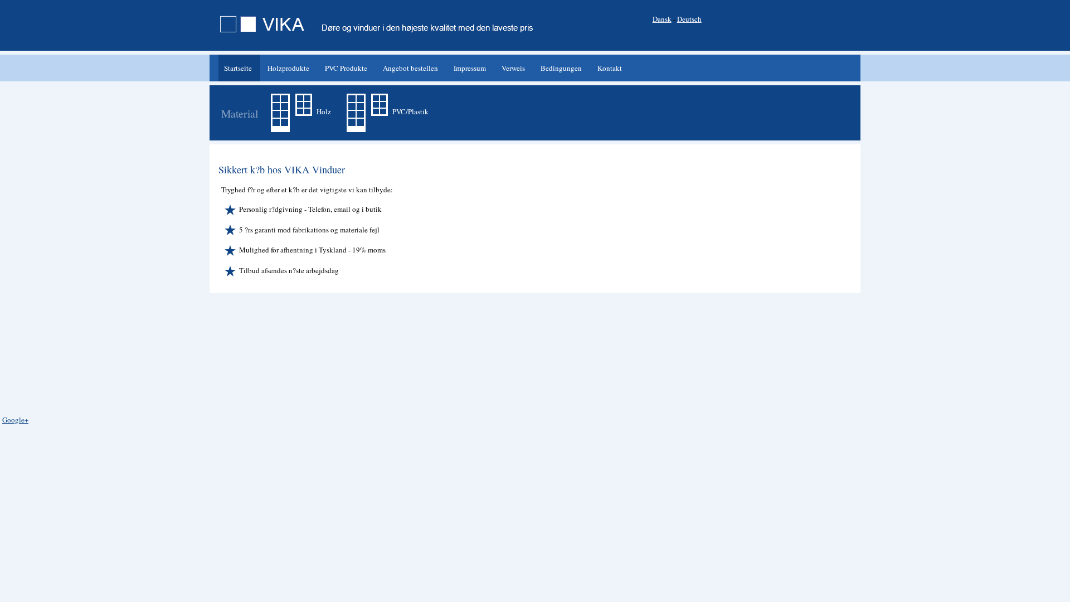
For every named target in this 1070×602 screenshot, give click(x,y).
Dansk (662, 19)
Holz (323, 111)
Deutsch (689, 19)
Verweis (513, 68)
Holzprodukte (288, 68)
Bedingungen (561, 68)
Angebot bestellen (410, 68)
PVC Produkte (346, 68)
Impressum (470, 68)
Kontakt (609, 68)
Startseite (238, 68)
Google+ (15, 420)
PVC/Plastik (410, 111)
